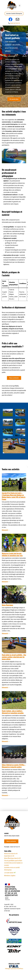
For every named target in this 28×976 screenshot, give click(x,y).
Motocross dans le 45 (10, 853)
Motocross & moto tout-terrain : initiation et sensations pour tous (12, 554)
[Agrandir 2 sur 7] (23, 411)
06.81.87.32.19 (15, 23)
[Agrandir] (24, 151)
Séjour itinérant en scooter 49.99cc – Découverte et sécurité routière (14, 766)
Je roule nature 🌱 (10, 872)
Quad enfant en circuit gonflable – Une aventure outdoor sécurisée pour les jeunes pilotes (14, 657)
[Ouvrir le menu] (19, 5)
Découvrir (5, 530)
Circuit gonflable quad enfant (13, 860)
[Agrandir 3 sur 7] (11, 421)
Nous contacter (14, 378)
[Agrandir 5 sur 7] (11, 430)
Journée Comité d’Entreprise (14, 13)
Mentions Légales (9, 875)
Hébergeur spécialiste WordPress (14, 968)
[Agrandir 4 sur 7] (23, 421)
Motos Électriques (7, 605)
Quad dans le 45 (9, 856)
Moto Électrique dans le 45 (12, 858)
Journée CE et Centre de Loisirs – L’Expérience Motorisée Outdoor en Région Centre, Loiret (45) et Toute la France (13, 496)
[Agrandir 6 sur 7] (23, 430)
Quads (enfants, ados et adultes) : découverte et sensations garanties (13, 712)
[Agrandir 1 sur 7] (11, 411)
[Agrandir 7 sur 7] (23, 440)
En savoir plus (14, 99)
